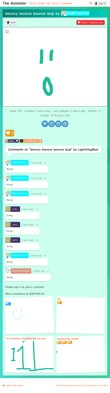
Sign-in (102, 3)
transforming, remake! (68, 338)
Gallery (33, 3)
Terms (58, 385)
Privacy (66, 385)
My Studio (52, 3)
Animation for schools (80, 385)
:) (6, 300)
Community (66, 3)
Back (13, 22)
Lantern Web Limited (14, 385)
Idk (59, 299)
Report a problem (99, 385)
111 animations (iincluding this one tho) (25, 338)
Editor (42, 3)
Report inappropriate (92, 22)
